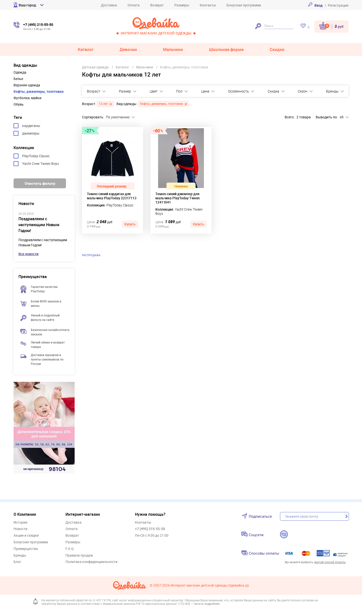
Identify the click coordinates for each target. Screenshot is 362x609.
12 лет (103, 104)
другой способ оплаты (330, 562)
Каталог (86, 49)
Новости (20, 529)
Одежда (20, 72)
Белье (18, 78)
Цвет (154, 91)
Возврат (157, 5)
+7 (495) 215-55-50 (150, 528)
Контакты (208, 5)
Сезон (302, 91)
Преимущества (26, 549)
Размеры (181, 5)
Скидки (277, 49)
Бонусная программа (244, 5)
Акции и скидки (26, 535)
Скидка (273, 91)
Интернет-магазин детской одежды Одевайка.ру (210, 585)
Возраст (93, 91)
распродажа (91, 255)
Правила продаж (79, 555)
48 (342, 117)
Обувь (19, 104)
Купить (130, 224)
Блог (17, 562)
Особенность (238, 91)
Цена (205, 91)
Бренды (332, 91)
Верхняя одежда (27, 85)
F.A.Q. (70, 549)
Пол (179, 91)
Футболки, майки (27, 98)
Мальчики (173, 49)
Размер (125, 91)
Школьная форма (226, 49)
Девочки (128, 49)
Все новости (28, 253)
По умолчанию (118, 117)
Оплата (134, 5)
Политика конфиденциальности (91, 562)
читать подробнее (206, 603)
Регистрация (338, 5)
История (20, 522)
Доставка (109, 5)
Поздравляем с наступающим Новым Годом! (38, 224)
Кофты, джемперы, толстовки (39, 91)
